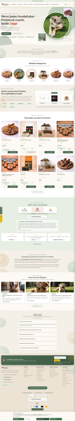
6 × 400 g (69, 148)
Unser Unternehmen (55, 4)
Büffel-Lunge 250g (61, 174)
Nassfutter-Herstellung (53, 375)
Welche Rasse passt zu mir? (41, 368)
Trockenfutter (14, 4)
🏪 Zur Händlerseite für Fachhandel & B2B (37, 387)
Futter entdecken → (6, 33)
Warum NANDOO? (52, 368)
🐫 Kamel (12, 103)
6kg (32, 148)
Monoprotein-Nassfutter (32, 264)
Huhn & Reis (22, 174)
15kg (24, 184)
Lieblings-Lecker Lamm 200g (44, 174)
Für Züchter (64, 375)
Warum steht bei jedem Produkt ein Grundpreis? (29, 347)
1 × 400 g (61, 148)
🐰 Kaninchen (21, 103)
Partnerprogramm (65, 376)
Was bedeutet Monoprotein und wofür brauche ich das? (30, 329)
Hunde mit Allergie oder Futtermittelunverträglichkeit (47, 262)
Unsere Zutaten (52, 370)
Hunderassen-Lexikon (40, 370)
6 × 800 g (13, 184)
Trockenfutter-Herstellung (53, 373)
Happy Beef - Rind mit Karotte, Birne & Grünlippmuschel (63, 141)
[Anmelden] (70, 4)
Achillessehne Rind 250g (6, 140)
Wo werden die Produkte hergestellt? (26, 343)
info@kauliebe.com (7, 377)
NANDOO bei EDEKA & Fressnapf (67, 370)
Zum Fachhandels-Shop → (66, 383)
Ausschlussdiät (39, 376)
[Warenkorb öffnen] (73, 4)
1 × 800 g (5, 184)
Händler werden (65, 381)
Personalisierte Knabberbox (39, 4)
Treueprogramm (39, 378)
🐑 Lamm (29, 103)
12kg (32, 182)
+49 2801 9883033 (7, 379)
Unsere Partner (64, 378)
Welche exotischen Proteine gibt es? (26, 334)
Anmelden (57, 360)
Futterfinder (39, 373)
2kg (24, 148)
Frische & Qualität (52, 372)
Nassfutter (20, 4)
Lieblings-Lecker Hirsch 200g (44, 140)
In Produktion (31, 152)
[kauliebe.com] (5, 4)
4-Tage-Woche (64, 372)
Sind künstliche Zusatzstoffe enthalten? (27, 338)
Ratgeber (47, 4)
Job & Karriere (64, 373)
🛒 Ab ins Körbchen (12, 152)
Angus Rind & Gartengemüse (25, 140)
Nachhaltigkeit (51, 376)
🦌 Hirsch (4, 103)
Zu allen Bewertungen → (37, 244)
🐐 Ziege (12, 106)
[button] (1, 218)
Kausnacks (26, 4)
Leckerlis (31, 4)
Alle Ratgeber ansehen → (37, 306)
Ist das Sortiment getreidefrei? (25, 321)
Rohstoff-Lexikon (39, 372)
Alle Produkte (26, 376)
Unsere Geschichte (65, 368)
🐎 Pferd (4, 106)
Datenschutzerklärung (59, 363)
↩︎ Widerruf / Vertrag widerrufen (37, 409)
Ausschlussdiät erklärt (18, 33)
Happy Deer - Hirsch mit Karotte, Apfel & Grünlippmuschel (8, 175)
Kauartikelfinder (39, 375)
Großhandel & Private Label (66, 380)
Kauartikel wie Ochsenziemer (47, 264)
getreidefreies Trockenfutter (21, 264)
